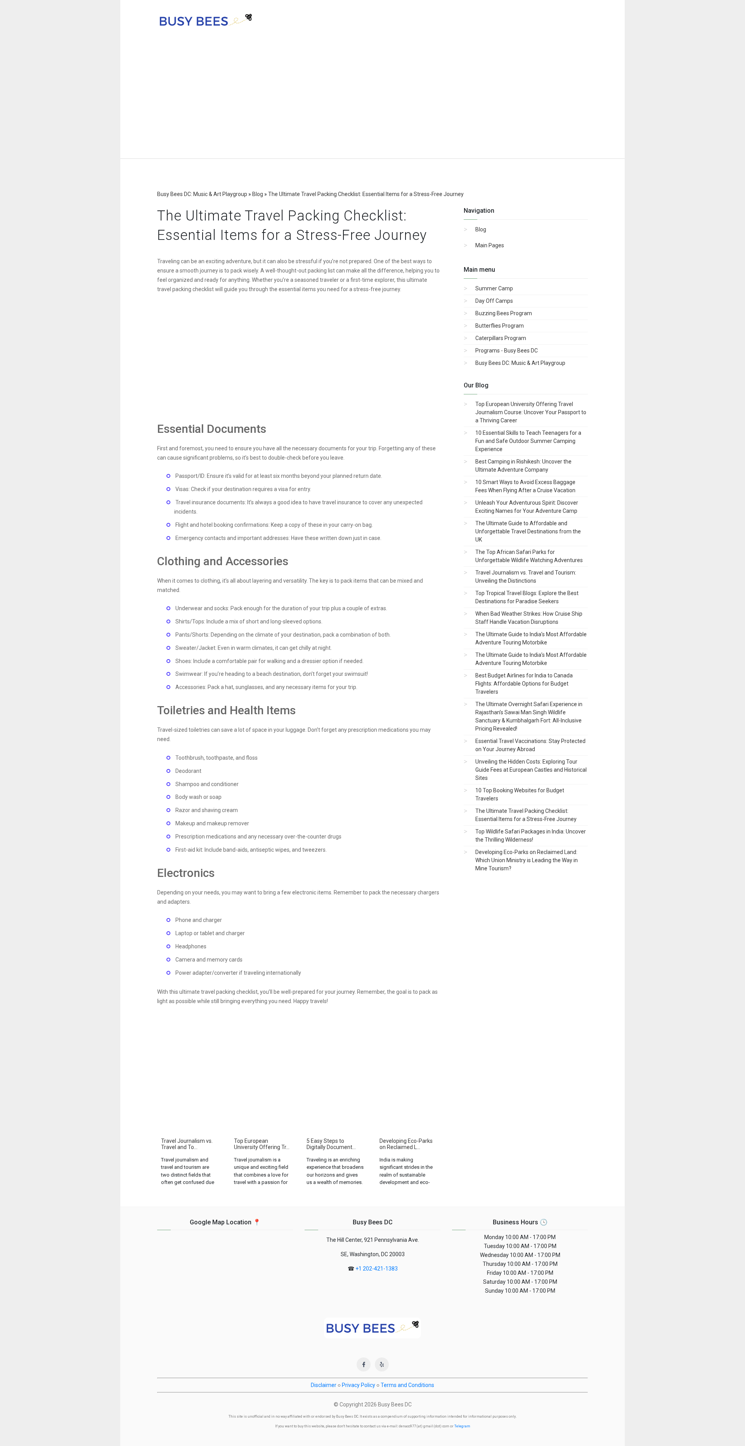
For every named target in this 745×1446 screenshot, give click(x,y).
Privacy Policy (358, 1385)
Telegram (462, 1426)
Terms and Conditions (407, 1385)
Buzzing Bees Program (503, 313)
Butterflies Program (499, 326)
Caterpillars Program (500, 338)
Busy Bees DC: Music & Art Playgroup (520, 363)
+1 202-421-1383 (376, 1268)
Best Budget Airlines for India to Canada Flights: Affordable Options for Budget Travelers (524, 683)
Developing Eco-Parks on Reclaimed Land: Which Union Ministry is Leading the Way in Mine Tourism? (526, 860)
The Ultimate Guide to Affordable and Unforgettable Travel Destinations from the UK (528, 531)
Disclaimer (323, 1385)
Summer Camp (494, 288)
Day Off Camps (494, 301)
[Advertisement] (372, 100)
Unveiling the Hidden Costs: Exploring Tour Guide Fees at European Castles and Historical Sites (531, 770)
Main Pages (489, 245)
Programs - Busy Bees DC (506, 350)
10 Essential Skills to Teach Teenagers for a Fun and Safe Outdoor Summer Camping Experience (528, 441)
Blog (480, 229)
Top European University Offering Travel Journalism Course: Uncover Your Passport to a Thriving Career (530, 412)
